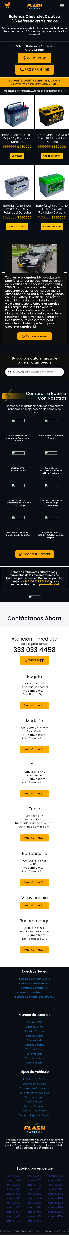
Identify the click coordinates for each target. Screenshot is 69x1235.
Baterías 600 (13, 1194)
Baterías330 (13, 1176)
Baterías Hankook (34, 1058)
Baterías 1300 (55, 1203)
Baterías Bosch (34, 1035)
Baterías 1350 (55, 1207)
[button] (62, 5)
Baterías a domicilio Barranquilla (34, 992)
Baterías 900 (34, 1212)
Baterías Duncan (34, 1031)
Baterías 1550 (55, 1216)
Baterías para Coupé (34, 1083)
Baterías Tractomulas (34, 1110)
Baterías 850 (35, 1203)
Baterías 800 (34, 1189)
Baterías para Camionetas (34, 1088)
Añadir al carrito (52, 155)
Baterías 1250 (55, 1198)
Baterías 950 (35, 1216)
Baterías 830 (35, 1194)
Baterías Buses (34, 1101)
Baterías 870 (34, 1207)
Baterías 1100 (56, 1185)
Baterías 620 (14, 1198)
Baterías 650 (14, 1203)
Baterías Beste (34, 1062)
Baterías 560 (14, 1185)
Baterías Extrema (34, 1044)
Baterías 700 (13, 1220)
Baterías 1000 (55, 1176)
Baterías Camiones (34, 1106)
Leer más (17, 155)
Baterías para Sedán (34, 1079)
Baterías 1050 (55, 1180)
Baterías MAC (34, 1022)
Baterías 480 (13, 1180)
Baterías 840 (34, 1198)
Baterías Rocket (34, 1049)
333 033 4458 (34, 649)
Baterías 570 (14, 1189)
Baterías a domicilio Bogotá (34, 979)
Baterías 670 (13, 1212)
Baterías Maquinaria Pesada (34, 1115)
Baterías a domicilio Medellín (35, 983)
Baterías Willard (34, 1026)
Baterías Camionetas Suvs (34, 1092)
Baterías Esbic (34, 1053)
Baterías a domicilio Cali (34, 988)
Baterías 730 (35, 1176)
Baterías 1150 (55, 1189)
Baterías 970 (34, 1220)
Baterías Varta (35, 1040)
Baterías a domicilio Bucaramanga (34, 997)
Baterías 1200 (55, 1194)
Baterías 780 (34, 1185)
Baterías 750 (35, 1180)
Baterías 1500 (55, 1212)
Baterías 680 (13, 1216)
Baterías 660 (13, 1207)
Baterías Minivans (34, 1097)
